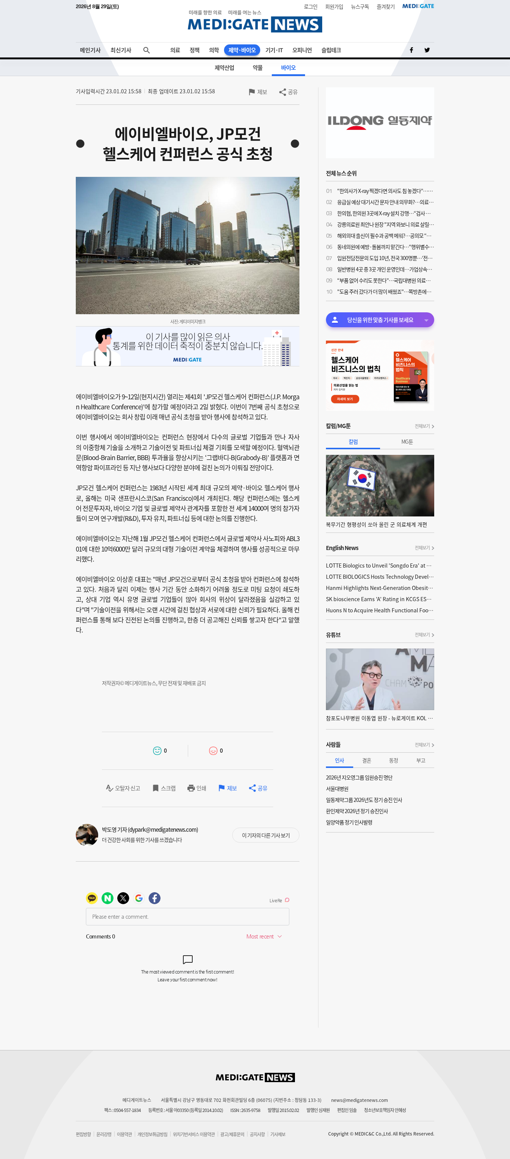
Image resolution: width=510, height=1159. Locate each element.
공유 (293, 92)
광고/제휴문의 (232, 1134)
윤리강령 (103, 1134)
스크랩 (168, 788)
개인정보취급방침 (152, 1134)
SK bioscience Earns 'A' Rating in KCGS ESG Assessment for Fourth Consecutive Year (380, 599)
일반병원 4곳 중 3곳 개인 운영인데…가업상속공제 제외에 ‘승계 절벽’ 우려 (385, 269)
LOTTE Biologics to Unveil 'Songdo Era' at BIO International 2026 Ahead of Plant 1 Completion (380, 565)
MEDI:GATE (418, 6)
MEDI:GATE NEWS (255, 21)
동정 (393, 760)
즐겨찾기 (386, 6)
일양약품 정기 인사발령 (349, 822)
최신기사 (121, 50)
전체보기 (422, 426)
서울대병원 (337, 788)
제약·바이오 (242, 50)
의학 (214, 50)
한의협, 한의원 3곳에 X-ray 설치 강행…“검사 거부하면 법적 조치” (385, 213)
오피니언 (302, 50)
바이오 (288, 67)
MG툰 (407, 441)
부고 (420, 760)
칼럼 (353, 441)
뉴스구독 (360, 6)
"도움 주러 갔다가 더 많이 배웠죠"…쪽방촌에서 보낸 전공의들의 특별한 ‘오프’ (385, 291)
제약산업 (224, 67)
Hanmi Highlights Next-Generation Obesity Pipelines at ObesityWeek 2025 (380, 587)
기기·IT (274, 50)
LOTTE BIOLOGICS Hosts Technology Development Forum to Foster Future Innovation (380, 576)
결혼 (366, 760)
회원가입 (334, 6)
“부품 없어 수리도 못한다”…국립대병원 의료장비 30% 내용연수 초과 (385, 280)
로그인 (310, 6)
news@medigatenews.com (359, 1100)
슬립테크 (331, 50)
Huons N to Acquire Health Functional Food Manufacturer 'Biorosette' (380, 610)
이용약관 (124, 1134)
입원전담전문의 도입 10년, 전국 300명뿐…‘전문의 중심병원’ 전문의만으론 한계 (385, 258)
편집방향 (83, 1134)
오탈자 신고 (127, 788)
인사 (339, 760)
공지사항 (257, 1134)
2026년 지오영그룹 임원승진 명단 (359, 777)
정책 (194, 50)
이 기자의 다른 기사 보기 (266, 835)
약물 (257, 67)
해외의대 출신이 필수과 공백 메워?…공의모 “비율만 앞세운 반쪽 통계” (385, 235)
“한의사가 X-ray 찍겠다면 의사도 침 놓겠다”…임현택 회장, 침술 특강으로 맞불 (385, 190)
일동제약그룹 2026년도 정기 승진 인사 (364, 799)
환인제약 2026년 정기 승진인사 (357, 811)
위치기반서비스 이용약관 (194, 1134)
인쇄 (201, 788)
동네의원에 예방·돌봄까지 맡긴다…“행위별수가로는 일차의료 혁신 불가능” (385, 246)
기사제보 (277, 1134)
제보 (262, 92)
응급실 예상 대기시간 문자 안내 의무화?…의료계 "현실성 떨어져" (385, 202)
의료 (175, 50)
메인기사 (90, 50)
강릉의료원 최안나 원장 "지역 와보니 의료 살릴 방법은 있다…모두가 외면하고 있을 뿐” (385, 224)
